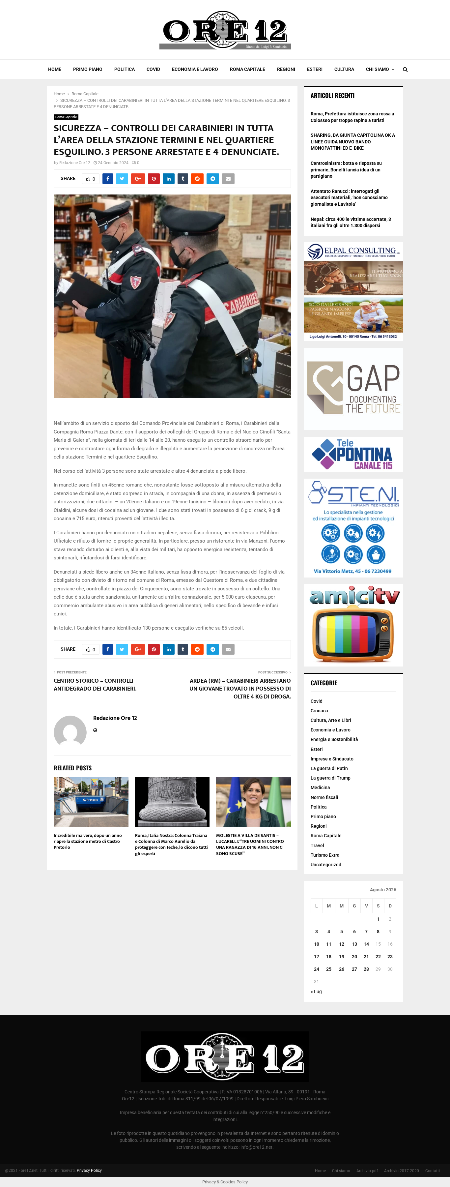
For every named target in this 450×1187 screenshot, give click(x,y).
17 (316, 956)
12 (341, 944)
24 (316, 969)
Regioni (286, 69)
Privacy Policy (89, 1170)
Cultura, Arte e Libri (331, 720)
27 (354, 969)
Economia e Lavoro (195, 69)
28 (366, 969)
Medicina (320, 787)
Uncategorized (326, 864)
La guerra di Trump (331, 778)
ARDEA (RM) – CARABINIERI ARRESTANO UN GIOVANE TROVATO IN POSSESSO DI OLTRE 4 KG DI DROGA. (240, 689)
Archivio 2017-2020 (401, 1171)
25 (328, 969)
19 (341, 956)
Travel (317, 845)
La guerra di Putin (329, 768)
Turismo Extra (325, 855)
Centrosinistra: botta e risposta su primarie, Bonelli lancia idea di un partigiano (346, 170)
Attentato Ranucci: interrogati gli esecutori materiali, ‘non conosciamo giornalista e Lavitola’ (349, 198)
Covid (153, 69)
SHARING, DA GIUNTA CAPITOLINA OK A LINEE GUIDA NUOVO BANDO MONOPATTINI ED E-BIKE (353, 142)
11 (328, 944)
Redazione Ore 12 (74, 163)
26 (341, 969)
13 (354, 944)
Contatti (432, 1171)
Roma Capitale (247, 69)
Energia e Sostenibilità (334, 739)
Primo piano (87, 69)
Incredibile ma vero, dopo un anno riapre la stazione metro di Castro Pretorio (88, 841)
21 (366, 956)
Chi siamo (377, 69)
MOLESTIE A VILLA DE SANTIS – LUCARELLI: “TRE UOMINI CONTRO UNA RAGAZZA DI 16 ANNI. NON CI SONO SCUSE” (250, 844)
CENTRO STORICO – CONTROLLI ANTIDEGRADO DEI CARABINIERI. (95, 685)
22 (378, 956)
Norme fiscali (324, 797)
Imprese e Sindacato (332, 758)
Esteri (315, 69)
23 (390, 956)
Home (54, 69)
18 (328, 956)
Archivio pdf (367, 1171)
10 (316, 944)
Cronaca (319, 710)
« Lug (316, 991)
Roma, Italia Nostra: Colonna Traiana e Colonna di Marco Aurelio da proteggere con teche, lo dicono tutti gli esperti (171, 844)
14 (366, 944)
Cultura (344, 69)
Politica (124, 69)
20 (354, 956)
